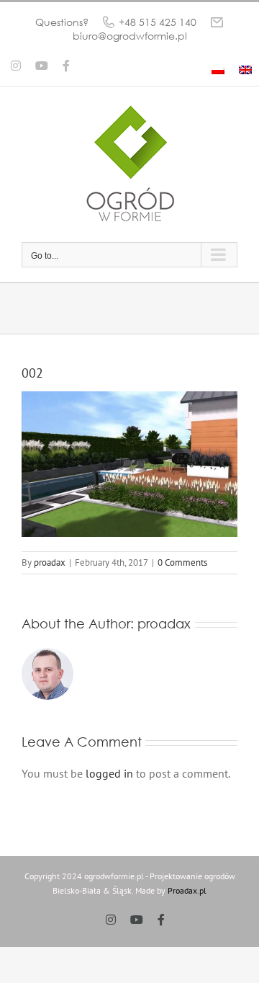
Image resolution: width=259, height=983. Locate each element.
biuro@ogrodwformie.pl (130, 36)
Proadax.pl (187, 890)
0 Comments (182, 562)
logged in (109, 773)
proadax (49, 562)
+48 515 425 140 (157, 22)
